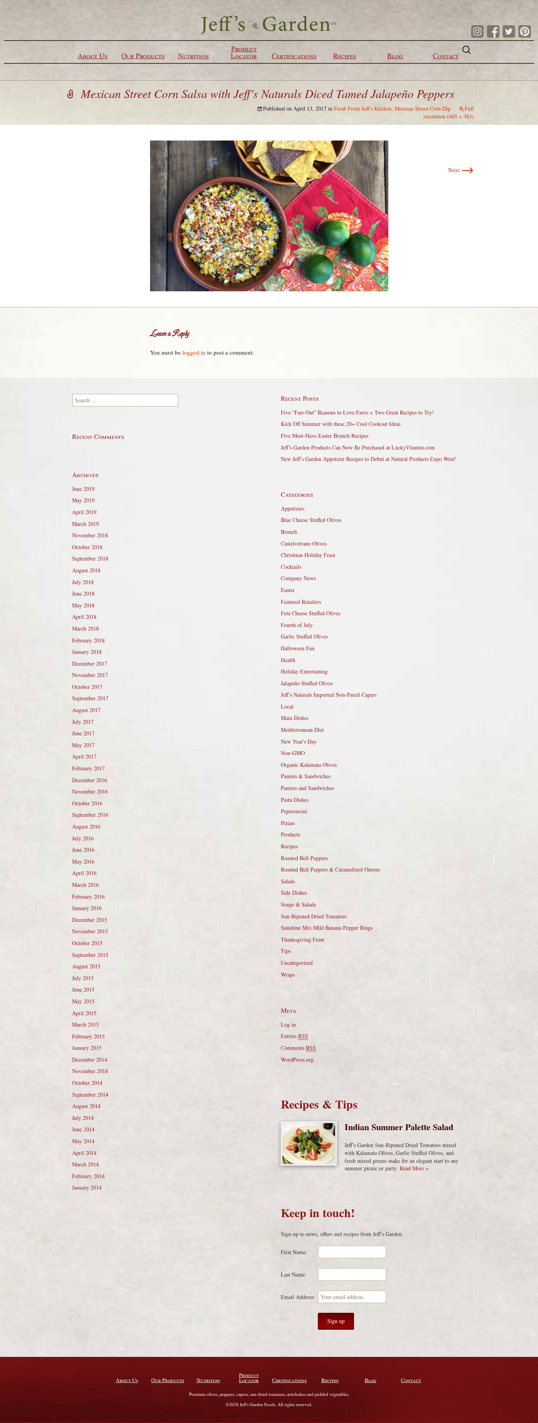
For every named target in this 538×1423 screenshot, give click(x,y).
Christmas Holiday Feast (308, 555)
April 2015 (84, 1013)
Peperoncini (294, 811)
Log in (288, 1024)
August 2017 (86, 710)
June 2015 (83, 989)
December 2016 (89, 780)
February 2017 (88, 768)
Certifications (294, 55)
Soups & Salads (298, 904)
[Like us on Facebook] (493, 31)
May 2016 (83, 861)
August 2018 (86, 570)
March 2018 (85, 628)
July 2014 (83, 1117)
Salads (288, 881)
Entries (294, 1036)
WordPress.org (297, 1059)
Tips (286, 951)
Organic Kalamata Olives (309, 764)
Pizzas (288, 823)
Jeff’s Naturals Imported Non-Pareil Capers (329, 694)
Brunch (289, 531)
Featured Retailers (301, 601)
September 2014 (90, 1094)
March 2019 (85, 523)
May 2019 (83, 500)
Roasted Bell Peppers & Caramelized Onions (330, 869)
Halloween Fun (298, 648)
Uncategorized (297, 962)
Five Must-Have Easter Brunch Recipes (324, 435)
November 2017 (90, 675)
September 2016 (90, 814)
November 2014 (90, 1071)
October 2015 (87, 943)
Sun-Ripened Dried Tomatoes (314, 916)
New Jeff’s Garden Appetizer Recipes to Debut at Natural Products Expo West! (368, 459)
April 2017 (84, 756)
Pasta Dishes (294, 799)
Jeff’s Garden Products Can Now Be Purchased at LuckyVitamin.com (358, 447)
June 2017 (83, 733)
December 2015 (89, 919)
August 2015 (86, 966)
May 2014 (83, 1141)
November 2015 (90, 931)
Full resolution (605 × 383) (448, 112)
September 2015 (90, 955)
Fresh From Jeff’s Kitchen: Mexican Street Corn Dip (392, 108)
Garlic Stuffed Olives (304, 636)
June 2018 (83, 593)
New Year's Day (299, 741)
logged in (194, 352)
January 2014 (87, 1187)
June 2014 (83, 1129)
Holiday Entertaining (304, 671)
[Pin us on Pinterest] (524, 31)
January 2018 (87, 651)
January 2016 (87, 908)
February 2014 (88, 1176)
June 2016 (83, 849)
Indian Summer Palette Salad (399, 1126)
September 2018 (90, 558)
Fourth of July (297, 625)
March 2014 (85, 1164)
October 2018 (87, 547)
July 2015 (83, 978)
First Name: (294, 1252)
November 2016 (90, 791)
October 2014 (87, 1082)
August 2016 (86, 826)
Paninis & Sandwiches (305, 776)
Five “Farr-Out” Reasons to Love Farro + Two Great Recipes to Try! (357, 412)
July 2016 (83, 838)
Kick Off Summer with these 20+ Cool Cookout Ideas (341, 423)
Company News (298, 578)
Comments (298, 1047)
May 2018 (83, 605)
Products (290, 834)
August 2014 (86, 1106)
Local (287, 706)
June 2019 (83, 488)
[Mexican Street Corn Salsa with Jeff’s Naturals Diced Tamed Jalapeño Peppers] (269, 215)
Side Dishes (294, 892)
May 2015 (83, 1001)
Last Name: (293, 1274)
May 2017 (83, 745)
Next (461, 170)
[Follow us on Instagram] (477, 31)
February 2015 (88, 1036)
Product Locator (244, 52)
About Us (93, 55)
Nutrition (193, 55)
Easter (288, 590)
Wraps (288, 974)
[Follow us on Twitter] (509, 31)
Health (288, 660)
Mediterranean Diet (302, 729)
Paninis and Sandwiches (307, 788)
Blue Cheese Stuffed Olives (311, 520)
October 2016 (87, 803)
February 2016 (88, 896)
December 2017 (89, 663)
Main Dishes (294, 718)
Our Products (143, 55)
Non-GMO (293, 753)
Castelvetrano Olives (304, 543)
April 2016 (84, 873)
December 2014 (89, 1059)
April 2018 (84, 616)
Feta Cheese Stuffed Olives (310, 613)
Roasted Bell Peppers (304, 858)
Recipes (344, 55)
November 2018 (90, 535)
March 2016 (85, 884)
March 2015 (85, 1024)
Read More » (414, 1168)
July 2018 (83, 582)
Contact (445, 55)
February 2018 (88, 640)
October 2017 (87, 686)
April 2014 (84, 1153)
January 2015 (87, 1047)
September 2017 (90, 698)
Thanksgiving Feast (302, 939)
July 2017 (83, 721)
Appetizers (292, 508)
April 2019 (84, 512)
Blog (395, 55)
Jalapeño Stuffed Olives (307, 683)
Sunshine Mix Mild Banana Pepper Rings (327, 927)
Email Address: (298, 1297)
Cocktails (291, 566)
